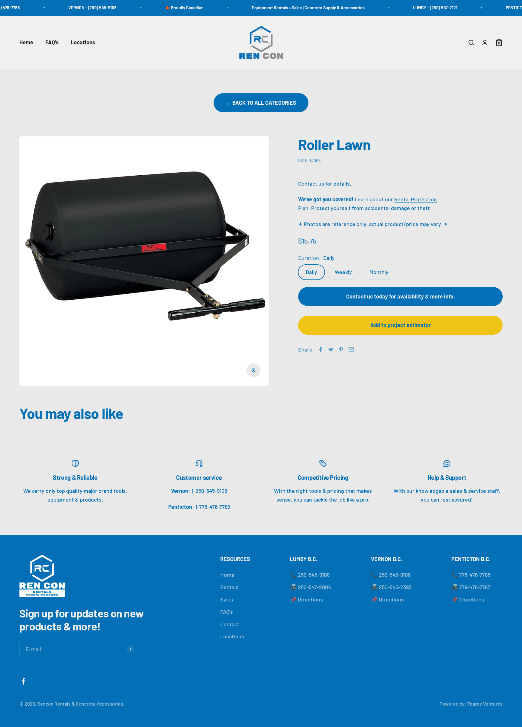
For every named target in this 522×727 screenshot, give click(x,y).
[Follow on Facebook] (23, 681)
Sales (226, 599)
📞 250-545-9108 (310, 574)
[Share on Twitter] (331, 349)
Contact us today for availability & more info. (400, 296)
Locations (83, 42)
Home (26, 42)
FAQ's (52, 42)
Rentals (229, 587)
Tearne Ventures (485, 703)
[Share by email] (351, 349)
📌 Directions (306, 599)
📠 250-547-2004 (310, 587)
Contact (229, 624)
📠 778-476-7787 (470, 587)
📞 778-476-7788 (470, 574)
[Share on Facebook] (320, 349)
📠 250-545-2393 (391, 587)
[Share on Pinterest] (341, 349)
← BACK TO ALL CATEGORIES (261, 102)
